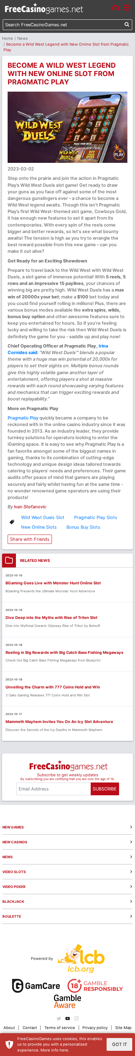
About (9, 1027)
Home (7, 38)
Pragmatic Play (23, 417)
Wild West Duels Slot (42, 517)
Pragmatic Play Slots (95, 517)
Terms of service (59, 1027)
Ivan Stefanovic (30, 506)
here (64, 1050)
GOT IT (119, 1044)
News (22, 38)
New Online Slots (39, 527)
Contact (29, 1027)
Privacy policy (95, 1027)
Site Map (123, 1027)
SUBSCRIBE (105, 788)
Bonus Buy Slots (83, 527)
